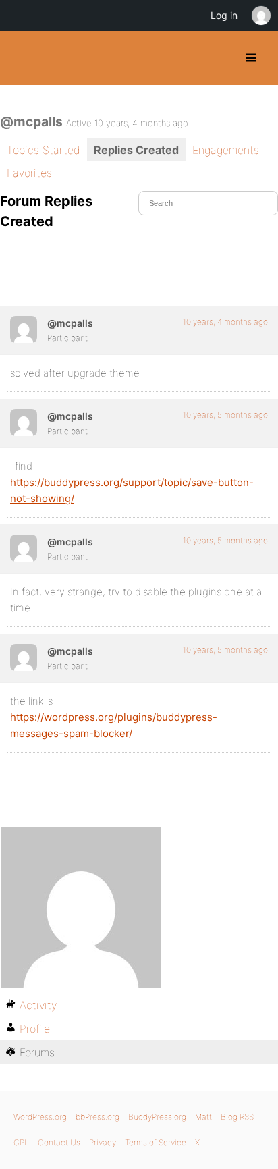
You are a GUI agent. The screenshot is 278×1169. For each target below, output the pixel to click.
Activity (38, 1005)
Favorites (29, 173)
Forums (37, 1052)
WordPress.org (40, 1117)
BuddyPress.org (22, 58)
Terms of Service (155, 1142)
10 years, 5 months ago (225, 415)
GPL (21, 1142)
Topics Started (43, 150)
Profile (35, 1028)
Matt (203, 1117)
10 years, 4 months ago (225, 322)
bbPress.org (97, 1117)
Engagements (225, 150)
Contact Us (59, 1142)
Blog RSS (237, 1117)
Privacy (102, 1142)
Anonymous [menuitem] (260, 15)
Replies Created (136, 150)
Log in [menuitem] (224, 15)
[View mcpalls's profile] (23, 329)
